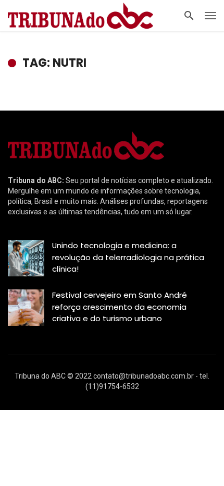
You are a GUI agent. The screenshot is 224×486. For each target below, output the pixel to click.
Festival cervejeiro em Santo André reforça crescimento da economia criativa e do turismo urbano (119, 306)
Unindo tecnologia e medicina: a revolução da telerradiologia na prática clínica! (128, 257)
